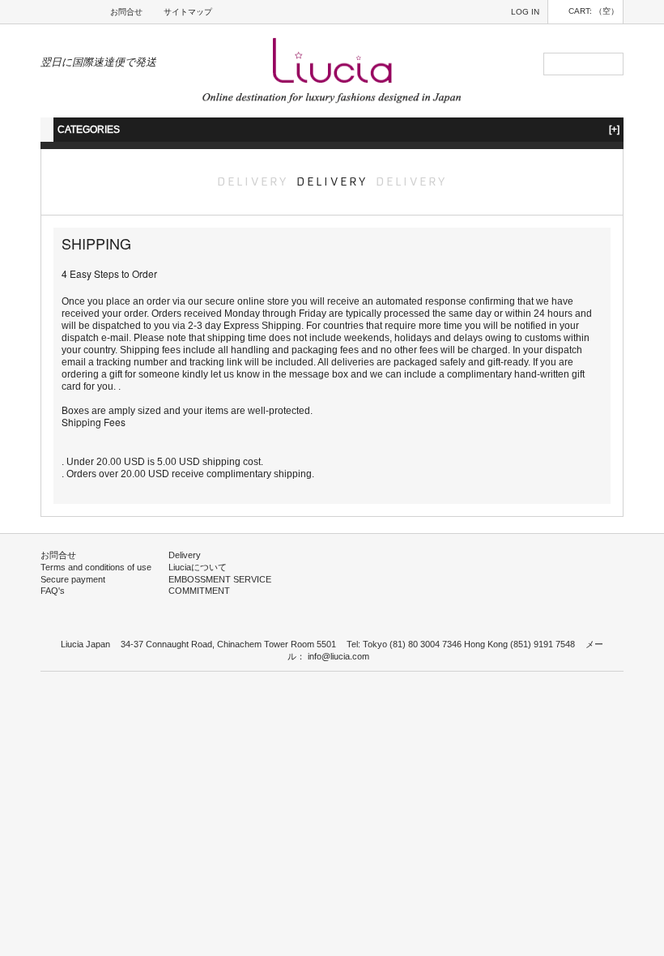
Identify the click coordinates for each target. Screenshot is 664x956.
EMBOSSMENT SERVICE (219, 579)
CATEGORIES (338, 129)
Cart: (593, 11)
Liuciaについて (197, 567)
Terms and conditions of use (95, 567)
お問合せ (126, 11)
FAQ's (52, 590)
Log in (525, 11)
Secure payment (72, 579)
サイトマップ (188, 11)
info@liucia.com (338, 656)
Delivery (184, 555)
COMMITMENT (199, 590)
